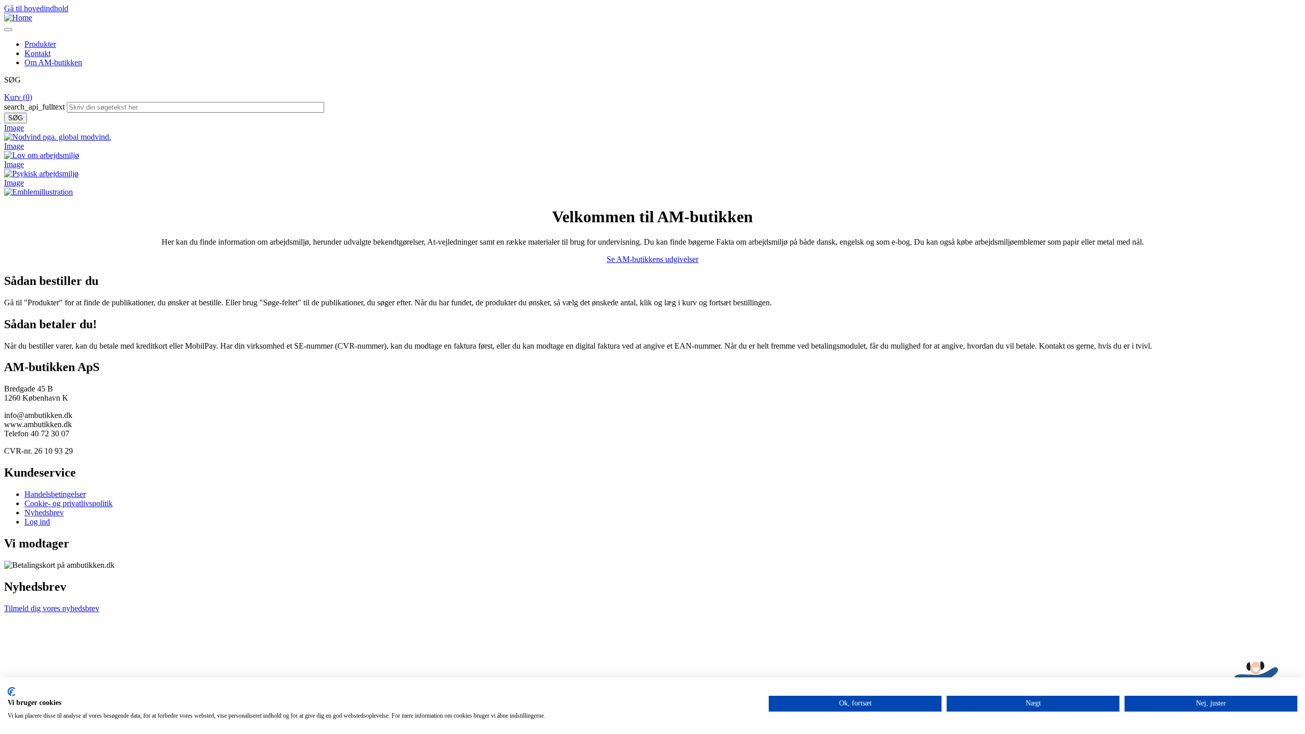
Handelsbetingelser (55, 494)
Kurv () (18, 97)
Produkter (40, 44)
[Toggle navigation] (8, 29)
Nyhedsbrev (44, 512)
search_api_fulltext (34, 106)
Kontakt (37, 53)
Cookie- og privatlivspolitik (68, 503)
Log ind (37, 521)
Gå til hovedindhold (36, 8)
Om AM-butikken (53, 62)
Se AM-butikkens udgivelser (652, 259)
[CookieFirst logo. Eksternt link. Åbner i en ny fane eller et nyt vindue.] (11, 691)
